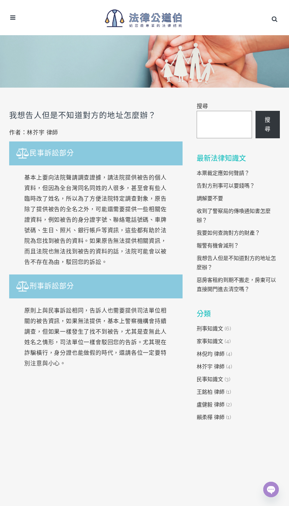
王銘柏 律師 (211, 392)
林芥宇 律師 (211, 366)
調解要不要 (210, 198)
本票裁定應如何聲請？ (223, 173)
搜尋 (202, 106)
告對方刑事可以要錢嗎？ (226, 186)
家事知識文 (210, 341)
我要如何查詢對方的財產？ (228, 233)
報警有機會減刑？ (218, 245)
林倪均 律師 (211, 354)
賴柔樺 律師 (211, 417)
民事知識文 (210, 379)
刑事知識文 (210, 328)
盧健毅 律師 (211, 404)
